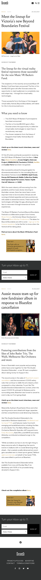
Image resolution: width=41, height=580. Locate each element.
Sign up (33, 275)
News (9, 11)
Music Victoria (7, 217)
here (3, 234)
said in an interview (8, 455)
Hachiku (36, 162)
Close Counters (11, 160)
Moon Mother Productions (19, 219)
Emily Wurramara (8, 433)
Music (4, 11)
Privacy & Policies (15, 561)
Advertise (29, 561)
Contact (11, 563)
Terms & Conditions (25, 563)
